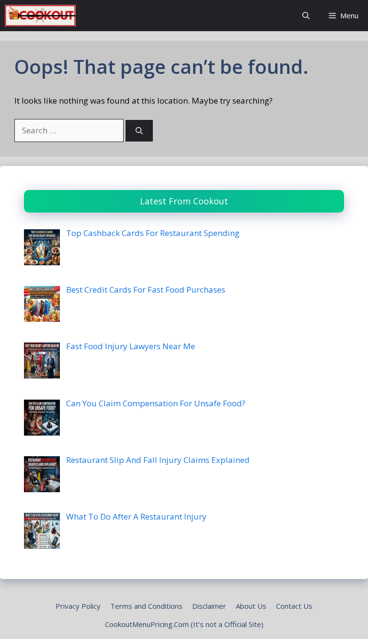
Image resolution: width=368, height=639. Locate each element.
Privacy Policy (78, 606)
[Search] (139, 131)
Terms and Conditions (146, 606)
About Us (251, 606)
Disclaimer (209, 606)
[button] (306, 15)
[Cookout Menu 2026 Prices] (40, 15)
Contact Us (294, 606)
